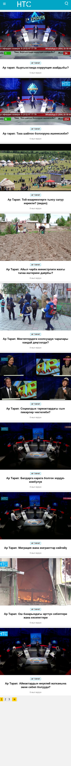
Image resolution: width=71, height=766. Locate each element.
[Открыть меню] (4, 3)
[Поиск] (66, 3)
